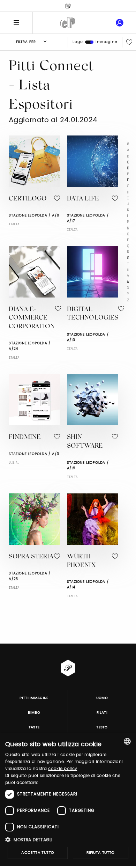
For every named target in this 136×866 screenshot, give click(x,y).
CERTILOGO (28, 199)
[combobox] (127, 741)
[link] (119, 23)
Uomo (102, 698)
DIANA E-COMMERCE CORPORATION (32, 318)
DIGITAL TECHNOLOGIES (93, 314)
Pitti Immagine (34, 698)
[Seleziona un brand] (68, 22)
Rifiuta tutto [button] (100, 853)
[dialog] (68, 799)
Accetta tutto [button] (37, 853)
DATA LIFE (83, 199)
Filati (102, 712)
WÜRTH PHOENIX (81, 561)
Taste (34, 727)
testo (102, 727)
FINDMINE (25, 437)
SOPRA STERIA (31, 557)
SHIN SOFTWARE (85, 441)
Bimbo (34, 712)
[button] (68, 839)
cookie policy (62, 768)
